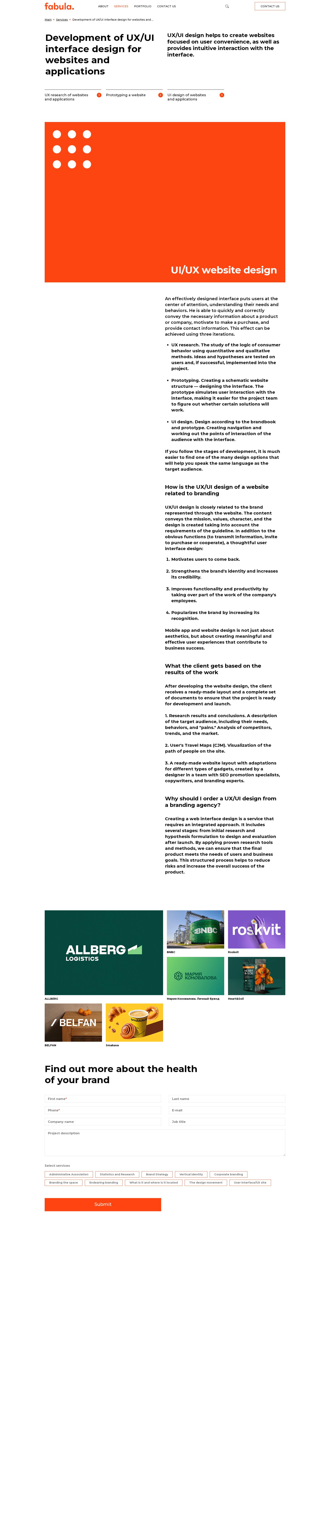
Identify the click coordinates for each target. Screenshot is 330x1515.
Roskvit (233, 952)
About (103, 6)
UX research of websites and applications (66, 97)
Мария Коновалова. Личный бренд (193, 998)
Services (121, 6)
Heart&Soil (236, 998)
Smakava (112, 1045)
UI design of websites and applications (186, 97)
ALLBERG (51, 998)
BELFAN (50, 1045)
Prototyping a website (126, 95)
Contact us (270, 6)
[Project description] (165, 1155)
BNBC (171, 952)
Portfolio (142, 6)
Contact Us (166, 6)
